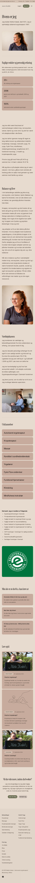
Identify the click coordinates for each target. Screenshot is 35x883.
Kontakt (4, 854)
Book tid (26, 6)
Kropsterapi (5, 818)
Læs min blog (12, 796)
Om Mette (4, 845)
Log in (19, 6)
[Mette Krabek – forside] (6, 6)
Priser (3, 851)
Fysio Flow (21, 821)
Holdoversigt (21, 818)
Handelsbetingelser (7, 862)
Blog (3, 848)
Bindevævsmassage (7, 826)
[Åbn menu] (31, 6)
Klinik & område (6, 857)
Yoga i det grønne (23, 826)
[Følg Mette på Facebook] (3, 877)
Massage (4, 821)
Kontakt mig (23, 796)
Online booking (6, 860)
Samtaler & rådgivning (8, 832)
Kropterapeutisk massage (9, 824)
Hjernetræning (6, 829)
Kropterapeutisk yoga (24, 829)
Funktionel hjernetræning (25, 838)
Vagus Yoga (21, 824)
